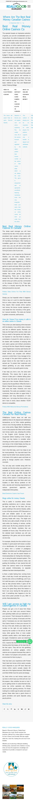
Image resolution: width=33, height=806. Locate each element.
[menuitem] (24, 6)
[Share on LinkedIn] (15, 709)
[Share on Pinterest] (11, 709)
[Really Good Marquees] (16, 6)
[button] (29, 641)
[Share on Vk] (21, 709)
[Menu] (28, 6)
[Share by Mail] (28, 709)
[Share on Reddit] (25, 709)
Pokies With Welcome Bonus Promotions (15, 407)
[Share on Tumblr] (18, 709)
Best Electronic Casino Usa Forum (13, 493)
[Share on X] (8, 709)
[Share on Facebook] (4, 709)
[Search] (24, 6)
